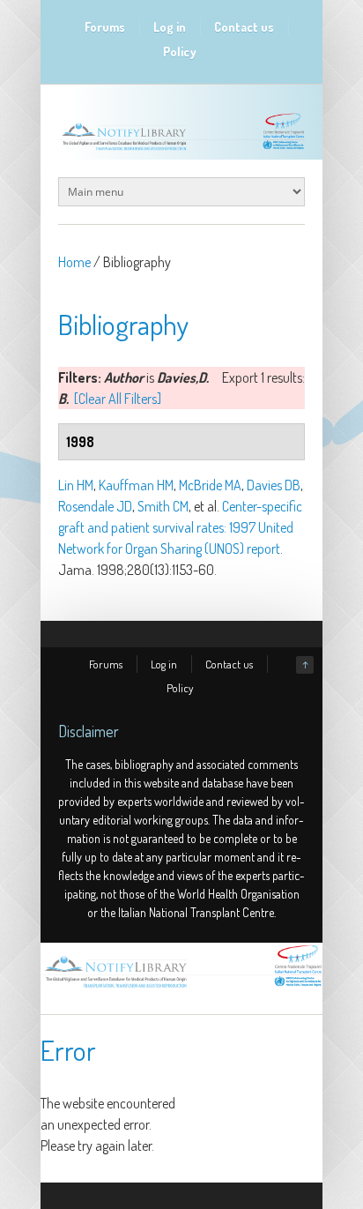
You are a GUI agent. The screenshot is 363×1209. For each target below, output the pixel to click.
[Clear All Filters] (117, 398)
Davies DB (273, 485)
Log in (169, 26)
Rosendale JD (95, 506)
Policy (179, 51)
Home (74, 262)
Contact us (244, 26)
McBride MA (210, 485)
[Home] (181, 988)
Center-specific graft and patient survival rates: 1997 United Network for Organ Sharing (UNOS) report (180, 527)
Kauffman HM (136, 485)
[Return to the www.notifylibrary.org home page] (181, 150)
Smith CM (163, 506)
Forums (105, 26)
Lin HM (75, 485)
